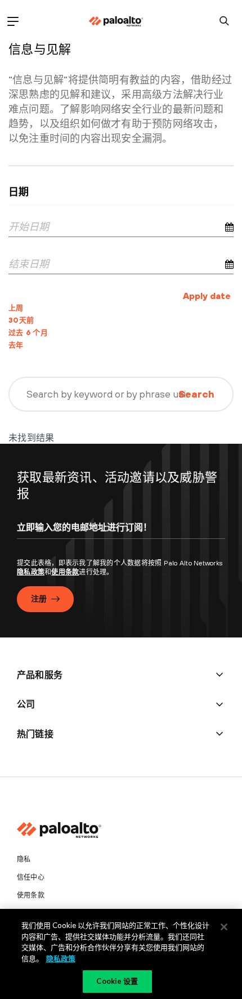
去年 (16, 345)
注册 (39, 598)
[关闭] (224, 927)
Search (196, 394)
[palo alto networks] (116, 21)
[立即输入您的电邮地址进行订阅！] (121, 537)
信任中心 (30, 877)
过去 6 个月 (28, 332)
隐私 (23, 859)
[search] (224, 21)
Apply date (207, 296)
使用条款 (65, 572)
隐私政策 (30, 572)
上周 (16, 308)
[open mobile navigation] (12, 21)
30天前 (21, 320)
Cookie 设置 (117, 980)
